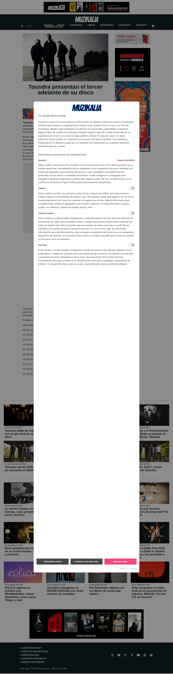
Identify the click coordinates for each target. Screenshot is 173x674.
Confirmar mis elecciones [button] (86, 561)
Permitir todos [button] (120, 561)
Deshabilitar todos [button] (52, 561)
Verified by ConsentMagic (128, 569)
